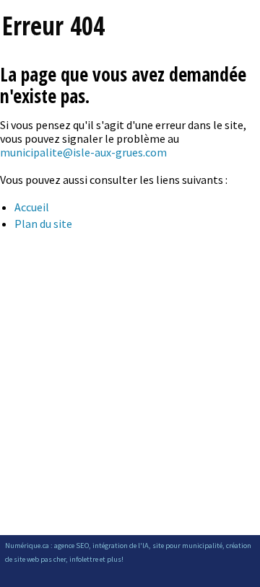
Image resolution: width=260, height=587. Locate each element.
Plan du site (43, 223)
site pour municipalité (187, 545)
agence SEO (71, 545)
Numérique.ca (27, 545)
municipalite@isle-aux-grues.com (83, 152)
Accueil (31, 207)
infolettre (83, 559)
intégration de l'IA (120, 545)
